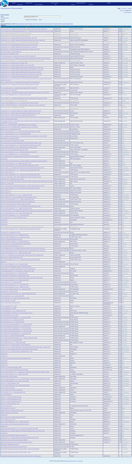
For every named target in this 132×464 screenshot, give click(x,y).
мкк (55, 4)
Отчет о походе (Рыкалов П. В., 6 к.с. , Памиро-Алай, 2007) (15, 286)
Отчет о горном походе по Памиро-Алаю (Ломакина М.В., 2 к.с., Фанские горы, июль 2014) (22, 226)
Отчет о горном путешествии (8, 387)
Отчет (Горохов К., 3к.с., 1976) (8, 408)
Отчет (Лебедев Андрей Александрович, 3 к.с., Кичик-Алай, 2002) (16, 324)
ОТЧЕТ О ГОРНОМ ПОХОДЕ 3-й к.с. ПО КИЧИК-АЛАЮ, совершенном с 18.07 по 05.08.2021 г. (23, 105)
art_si (123, 35)
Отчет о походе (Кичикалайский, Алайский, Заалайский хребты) (16, 266)
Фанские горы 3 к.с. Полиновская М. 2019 (11, 129)
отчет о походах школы (6, 405)
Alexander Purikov (125, 264)
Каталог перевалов (17, 8)
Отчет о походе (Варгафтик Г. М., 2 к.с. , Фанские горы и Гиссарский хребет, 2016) (20, 170)
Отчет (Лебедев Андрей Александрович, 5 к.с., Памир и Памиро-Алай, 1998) (19, 337)
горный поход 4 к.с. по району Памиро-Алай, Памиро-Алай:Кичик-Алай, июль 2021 (20, 113)
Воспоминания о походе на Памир (9, 376)
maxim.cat (123, 31)
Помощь (130, 8)
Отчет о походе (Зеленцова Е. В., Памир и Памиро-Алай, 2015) (16, 204)
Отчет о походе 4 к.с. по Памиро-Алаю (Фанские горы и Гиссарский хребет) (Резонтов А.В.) (22, 167)
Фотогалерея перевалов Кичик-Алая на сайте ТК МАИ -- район (16, 452)
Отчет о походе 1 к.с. (6, 190)
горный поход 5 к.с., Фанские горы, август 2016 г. (12, 179)
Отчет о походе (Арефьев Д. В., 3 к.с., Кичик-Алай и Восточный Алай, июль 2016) (20, 188)
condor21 (123, 172)
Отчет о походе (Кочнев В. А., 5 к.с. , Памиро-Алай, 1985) (14, 374)
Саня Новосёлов (125, 217)
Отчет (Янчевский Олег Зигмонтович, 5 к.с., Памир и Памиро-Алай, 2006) (18, 293)
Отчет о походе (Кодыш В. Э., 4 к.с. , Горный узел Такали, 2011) (16, 252)
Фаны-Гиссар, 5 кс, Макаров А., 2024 (9, 53)
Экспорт (122, 10)
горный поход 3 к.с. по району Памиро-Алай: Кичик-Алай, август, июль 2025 (19, 37)
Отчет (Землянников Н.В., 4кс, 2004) (9, 315)
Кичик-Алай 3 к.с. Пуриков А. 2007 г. (9, 291)
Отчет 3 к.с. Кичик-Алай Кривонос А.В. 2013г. (11, 239)
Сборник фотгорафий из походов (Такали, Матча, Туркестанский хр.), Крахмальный (21, 456)
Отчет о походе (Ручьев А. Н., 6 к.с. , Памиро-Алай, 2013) (14, 234)
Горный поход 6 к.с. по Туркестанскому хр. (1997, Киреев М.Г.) (15, 344)
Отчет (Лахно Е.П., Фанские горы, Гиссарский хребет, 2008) (15, 275)
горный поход (4, 158)
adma (123, 133)
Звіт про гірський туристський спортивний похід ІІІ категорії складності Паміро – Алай (21, 142)
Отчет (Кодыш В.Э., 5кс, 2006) (8, 300)
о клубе (14, 3)
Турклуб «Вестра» (5, 8)
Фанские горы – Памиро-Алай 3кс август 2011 (12, 257)
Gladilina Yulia (124, 446)
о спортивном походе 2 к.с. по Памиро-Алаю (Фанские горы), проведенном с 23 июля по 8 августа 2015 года (26, 210)
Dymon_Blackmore (126, 60)
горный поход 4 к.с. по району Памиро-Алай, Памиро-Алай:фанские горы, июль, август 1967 (23, 430)
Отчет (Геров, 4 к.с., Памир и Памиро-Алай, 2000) (12, 335)
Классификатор (128, 12)
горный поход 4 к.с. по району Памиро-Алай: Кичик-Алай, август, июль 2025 (19, 47)
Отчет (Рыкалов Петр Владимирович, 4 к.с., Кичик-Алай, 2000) (16, 333)
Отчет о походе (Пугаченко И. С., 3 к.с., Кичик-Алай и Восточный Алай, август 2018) (21, 145)
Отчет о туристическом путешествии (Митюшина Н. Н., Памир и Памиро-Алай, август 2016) (22, 185)
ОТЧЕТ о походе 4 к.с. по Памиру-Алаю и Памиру (13, 107)
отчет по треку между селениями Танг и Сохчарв (12, 140)
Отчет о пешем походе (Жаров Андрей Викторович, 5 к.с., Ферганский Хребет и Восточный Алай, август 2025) (27, 31)
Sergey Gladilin (124, 284)
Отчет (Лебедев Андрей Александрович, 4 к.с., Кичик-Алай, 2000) (16, 331)
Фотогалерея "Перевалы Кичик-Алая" (10, 444)
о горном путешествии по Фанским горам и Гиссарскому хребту (16, 358)
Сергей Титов (124, 243)
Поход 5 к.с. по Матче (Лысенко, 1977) (10, 403)
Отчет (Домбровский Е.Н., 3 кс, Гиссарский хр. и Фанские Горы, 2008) (17, 270)
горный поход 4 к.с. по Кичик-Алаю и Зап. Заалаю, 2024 (14, 62)
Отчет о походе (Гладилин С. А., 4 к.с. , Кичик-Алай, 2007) (14, 284)
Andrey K (123, 84)
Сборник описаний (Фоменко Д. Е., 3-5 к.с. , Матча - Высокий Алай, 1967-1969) (19, 428)
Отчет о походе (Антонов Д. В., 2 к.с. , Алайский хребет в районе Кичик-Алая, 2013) (20, 228)
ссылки (72, 4)
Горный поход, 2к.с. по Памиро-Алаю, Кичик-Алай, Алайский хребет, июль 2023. (20, 84)
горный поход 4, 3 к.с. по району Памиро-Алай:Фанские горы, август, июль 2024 (19, 76)
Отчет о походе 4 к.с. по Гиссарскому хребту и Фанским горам (15, 243)
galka (123, 78)
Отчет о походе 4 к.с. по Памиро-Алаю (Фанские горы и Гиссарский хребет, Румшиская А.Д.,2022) (24, 98)
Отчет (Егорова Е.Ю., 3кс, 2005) (8, 308)
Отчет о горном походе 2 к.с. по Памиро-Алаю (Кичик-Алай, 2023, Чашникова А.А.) (20, 82)
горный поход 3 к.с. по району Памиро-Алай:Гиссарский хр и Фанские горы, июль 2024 (21, 74)
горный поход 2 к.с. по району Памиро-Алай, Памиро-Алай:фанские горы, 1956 (19, 437)
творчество (19, 4)
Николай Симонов (125, 282)
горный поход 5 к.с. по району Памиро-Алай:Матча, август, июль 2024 (17, 65)
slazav (123, 158)
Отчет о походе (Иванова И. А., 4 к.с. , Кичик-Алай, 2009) (14, 264)
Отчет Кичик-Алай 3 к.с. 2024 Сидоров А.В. (11, 51)
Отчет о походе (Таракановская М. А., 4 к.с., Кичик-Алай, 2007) (16, 289)
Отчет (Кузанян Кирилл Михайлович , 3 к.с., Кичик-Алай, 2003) (16, 317)
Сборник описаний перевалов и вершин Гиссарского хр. (14, 435)
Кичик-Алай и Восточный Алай (44, 23)
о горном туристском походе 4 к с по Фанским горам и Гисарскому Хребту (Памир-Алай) (22, 277)
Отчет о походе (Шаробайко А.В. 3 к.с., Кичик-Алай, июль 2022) (16, 94)
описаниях (35, 19)
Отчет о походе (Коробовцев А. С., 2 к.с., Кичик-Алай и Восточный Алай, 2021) (19, 102)
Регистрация (124, 8)
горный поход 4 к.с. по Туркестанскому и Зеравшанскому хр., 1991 (16, 351)
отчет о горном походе (6, 394)
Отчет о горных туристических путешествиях (11, 390)
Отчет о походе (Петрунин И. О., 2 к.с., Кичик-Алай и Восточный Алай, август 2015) (20, 206)
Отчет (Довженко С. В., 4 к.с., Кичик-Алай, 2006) (12, 295)
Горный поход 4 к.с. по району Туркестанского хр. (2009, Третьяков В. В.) (18, 268)
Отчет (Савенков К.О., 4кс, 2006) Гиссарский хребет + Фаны (15, 298)
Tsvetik (123, 190)
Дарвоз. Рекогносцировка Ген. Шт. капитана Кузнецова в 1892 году (16, 442)
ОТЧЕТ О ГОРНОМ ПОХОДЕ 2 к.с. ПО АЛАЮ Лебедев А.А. (15, 241)
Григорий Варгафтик (125, 82)
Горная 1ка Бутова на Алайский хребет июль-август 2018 (14, 149)
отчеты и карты (54, 3)
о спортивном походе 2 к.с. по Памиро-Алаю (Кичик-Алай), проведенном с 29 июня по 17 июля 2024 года (25, 58)
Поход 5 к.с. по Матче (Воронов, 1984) (10, 383)
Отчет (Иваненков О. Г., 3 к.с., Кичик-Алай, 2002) (12, 322)
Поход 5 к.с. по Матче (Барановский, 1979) (11, 401)
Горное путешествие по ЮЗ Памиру (9, 412)
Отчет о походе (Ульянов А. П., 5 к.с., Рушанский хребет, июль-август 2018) (19, 147)
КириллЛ (123, 92)
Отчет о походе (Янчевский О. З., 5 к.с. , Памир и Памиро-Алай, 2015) (17, 199)
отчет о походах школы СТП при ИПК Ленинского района (14, 369)
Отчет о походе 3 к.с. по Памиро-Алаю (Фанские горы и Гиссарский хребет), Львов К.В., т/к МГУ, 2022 (25, 92)
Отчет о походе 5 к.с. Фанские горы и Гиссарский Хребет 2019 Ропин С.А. (18, 115)
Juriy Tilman (124, 266)
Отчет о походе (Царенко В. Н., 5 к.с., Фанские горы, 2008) (15, 280)
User (126, 26)
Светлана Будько (125, 40)
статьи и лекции (38, 4)
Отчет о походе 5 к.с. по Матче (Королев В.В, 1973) (13, 417)
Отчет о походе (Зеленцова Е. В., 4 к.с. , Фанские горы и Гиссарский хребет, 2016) (20, 174)
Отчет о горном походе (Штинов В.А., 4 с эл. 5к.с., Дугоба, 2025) (16, 33)
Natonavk (123, 232)
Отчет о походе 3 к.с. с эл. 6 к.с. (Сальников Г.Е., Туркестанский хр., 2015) (18, 197)
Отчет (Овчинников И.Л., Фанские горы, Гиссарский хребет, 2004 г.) (17, 312)
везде (40, 19)
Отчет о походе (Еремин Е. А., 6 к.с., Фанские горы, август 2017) (16, 163)
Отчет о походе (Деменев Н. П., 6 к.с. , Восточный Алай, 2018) (15, 133)
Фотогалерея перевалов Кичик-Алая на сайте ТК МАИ (14, 446)
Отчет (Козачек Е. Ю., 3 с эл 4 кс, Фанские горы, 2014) (14, 217)
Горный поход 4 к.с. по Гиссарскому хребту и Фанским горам (15, 35)
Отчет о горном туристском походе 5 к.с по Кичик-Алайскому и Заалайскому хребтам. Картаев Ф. (24, 161)
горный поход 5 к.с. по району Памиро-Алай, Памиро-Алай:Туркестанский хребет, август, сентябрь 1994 (25, 347)
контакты (91, 4)
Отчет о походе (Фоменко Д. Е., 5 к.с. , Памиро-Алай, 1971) (15, 421)
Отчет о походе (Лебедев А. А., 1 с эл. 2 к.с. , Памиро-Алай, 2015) (16, 194)
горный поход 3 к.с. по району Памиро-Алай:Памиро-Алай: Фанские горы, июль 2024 (21, 72)
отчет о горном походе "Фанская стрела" (10, 302)
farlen (123, 275)
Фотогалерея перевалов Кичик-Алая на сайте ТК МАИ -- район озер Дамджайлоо (20, 448)
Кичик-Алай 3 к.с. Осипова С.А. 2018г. (10, 138)
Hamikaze (124, 107)
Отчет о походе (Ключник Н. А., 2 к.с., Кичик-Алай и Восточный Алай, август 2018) (20, 131)
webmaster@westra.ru (71, 461)
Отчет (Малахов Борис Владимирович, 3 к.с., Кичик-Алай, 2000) (16, 328)
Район (62, 26)
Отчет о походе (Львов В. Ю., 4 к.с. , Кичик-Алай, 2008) (14, 273)
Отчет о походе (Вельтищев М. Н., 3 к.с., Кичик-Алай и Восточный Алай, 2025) (19, 42)
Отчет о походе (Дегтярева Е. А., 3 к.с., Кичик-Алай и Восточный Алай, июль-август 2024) (22, 60)
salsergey (123, 215)
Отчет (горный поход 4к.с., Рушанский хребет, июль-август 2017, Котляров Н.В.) (20, 156)
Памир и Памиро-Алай (21, 23)
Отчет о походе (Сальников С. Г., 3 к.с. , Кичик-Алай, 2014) (15, 215)
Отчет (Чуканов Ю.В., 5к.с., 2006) (9, 306)
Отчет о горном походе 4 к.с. (8, 172)
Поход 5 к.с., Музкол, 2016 (7, 183)
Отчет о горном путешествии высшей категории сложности (15, 424)
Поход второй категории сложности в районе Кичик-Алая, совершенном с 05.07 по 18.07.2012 (23, 250)
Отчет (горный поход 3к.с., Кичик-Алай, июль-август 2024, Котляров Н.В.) (18, 56)
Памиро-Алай (31, 23)
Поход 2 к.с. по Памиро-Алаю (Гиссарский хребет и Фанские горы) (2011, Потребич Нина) (22, 255)
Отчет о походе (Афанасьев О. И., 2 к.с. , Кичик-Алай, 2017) (15, 154)
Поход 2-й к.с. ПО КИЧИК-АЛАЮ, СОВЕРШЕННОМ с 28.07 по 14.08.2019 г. (19, 124)
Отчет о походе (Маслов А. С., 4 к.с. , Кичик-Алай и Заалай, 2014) (16, 213)
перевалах (28, 19)
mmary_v (123, 105)
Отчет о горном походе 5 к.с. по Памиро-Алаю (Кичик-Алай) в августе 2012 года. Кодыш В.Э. (23, 248)
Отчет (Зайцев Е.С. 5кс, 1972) (8, 419)
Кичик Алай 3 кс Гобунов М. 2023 (9, 90)
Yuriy (123, 226)
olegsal (123, 100)
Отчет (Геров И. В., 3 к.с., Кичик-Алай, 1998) (11, 340)
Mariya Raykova (124, 117)
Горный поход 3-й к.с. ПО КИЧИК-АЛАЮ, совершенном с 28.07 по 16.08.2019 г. (19, 126)
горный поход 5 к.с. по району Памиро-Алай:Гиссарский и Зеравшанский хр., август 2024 (22, 67)
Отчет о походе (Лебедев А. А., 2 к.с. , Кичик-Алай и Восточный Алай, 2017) (19, 151)
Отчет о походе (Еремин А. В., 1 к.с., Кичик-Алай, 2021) (14, 100)
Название (27, 26)
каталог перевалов (80, 3)
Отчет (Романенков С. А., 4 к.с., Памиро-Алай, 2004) (13, 310)
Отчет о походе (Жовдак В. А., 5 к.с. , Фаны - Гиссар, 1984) (15, 381)
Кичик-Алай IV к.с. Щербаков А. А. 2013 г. (10, 232)
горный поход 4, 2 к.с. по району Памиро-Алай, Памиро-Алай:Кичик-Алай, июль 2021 (21, 110)
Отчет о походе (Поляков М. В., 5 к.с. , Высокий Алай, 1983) (15, 385)
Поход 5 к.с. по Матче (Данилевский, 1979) (11, 399)
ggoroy (123, 115)
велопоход (3, 261)
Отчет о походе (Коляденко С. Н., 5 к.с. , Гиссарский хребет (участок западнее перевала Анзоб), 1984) (25, 378)
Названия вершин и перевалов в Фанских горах (12, 410)
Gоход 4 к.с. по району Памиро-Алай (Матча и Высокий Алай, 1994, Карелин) (19, 349)
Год (120, 26)
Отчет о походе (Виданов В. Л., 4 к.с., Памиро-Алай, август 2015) (16, 208)
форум (108, 3)
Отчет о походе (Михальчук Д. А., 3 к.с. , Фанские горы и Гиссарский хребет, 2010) (20, 259)
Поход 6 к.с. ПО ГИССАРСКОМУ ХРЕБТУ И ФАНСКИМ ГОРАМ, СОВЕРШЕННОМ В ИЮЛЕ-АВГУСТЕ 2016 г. (27, 181)
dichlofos (124, 42)
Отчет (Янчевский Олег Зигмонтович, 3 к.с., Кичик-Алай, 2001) (16, 326)
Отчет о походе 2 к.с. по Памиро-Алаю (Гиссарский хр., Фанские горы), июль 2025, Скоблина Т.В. (24, 28)
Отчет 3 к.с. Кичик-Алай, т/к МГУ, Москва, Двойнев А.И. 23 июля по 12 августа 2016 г (21, 176)
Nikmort (123, 56)
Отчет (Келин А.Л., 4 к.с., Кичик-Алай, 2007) (11, 282)
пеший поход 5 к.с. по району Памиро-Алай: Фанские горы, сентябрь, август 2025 (20, 49)
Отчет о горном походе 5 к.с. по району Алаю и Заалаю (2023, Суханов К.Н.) (19, 88)
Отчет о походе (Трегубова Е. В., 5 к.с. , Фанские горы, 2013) (15, 237)
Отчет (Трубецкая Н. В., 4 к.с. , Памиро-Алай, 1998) (13, 342)
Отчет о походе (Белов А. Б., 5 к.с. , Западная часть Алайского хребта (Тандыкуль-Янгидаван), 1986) (25, 371)
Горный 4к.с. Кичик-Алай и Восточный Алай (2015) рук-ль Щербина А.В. (18, 201)
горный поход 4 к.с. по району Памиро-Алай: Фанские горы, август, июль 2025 (19, 44)
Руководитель (110, 26)
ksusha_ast (124, 33)
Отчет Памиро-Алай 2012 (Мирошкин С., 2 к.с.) (12, 246)
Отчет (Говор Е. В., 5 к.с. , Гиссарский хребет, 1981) (13, 392)
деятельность (29, 3)
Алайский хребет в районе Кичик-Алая (63, 23)
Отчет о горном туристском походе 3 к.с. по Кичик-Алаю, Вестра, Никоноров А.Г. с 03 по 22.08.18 (24, 136)
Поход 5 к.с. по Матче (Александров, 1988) (11, 367)
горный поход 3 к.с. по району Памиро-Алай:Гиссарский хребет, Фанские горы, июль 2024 (22, 69)
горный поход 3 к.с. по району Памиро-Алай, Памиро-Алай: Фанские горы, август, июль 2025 (23, 40)
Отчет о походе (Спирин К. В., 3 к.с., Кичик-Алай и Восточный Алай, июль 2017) (20, 165)
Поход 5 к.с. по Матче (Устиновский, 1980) (11, 396)
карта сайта (80, 461)
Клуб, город (86, 26)
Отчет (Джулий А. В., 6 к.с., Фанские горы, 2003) (12, 319)
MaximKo (123, 306)
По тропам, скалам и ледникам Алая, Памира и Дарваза (14, 439)
